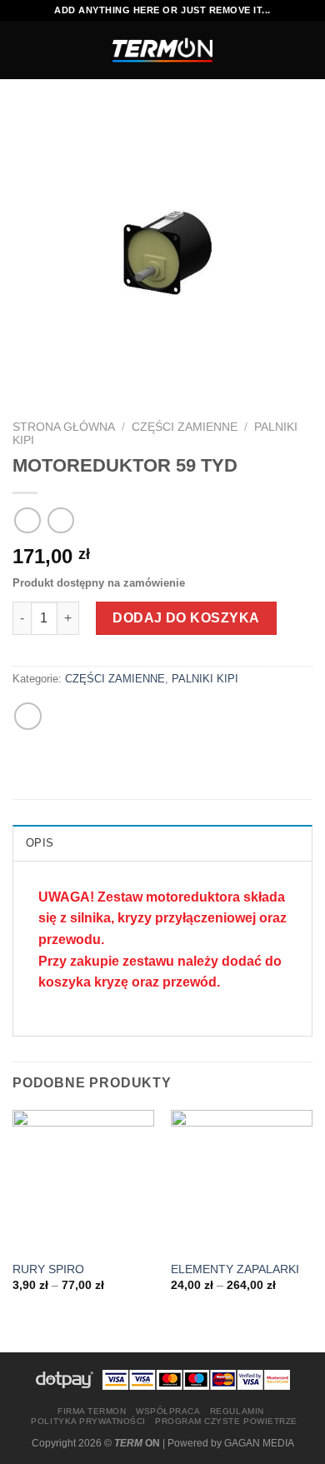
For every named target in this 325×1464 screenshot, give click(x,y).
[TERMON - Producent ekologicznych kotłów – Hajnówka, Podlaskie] (162, 50)
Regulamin (237, 1411)
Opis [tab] (39, 843)
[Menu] (22, 49)
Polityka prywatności (88, 1421)
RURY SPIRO (48, 1269)
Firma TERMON (92, 1411)
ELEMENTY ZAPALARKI (235, 1269)
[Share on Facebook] (28, 716)
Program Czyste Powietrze (226, 1421)
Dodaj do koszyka (186, 618)
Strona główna (63, 427)
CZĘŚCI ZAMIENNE (185, 427)
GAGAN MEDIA (259, 1443)
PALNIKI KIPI (205, 678)
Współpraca (168, 1411)
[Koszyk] (304, 50)
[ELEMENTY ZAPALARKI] (241, 1181)
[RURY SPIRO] (83, 1181)
